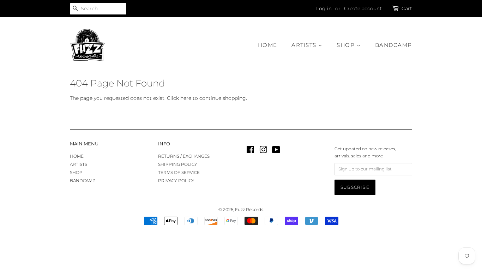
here (185, 98)
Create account (363, 8)
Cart (407, 8)
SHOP (347, 45)
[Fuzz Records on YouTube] (276, 151)
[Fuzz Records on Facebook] (250, 151)
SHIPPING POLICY (177, 164)
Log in (324, 8)
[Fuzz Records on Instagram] (263, 151)
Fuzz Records (249, 209)
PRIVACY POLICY (176, 180)
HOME (267, 45)
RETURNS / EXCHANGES (184, 156)
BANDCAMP (393, 45)
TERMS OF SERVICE (179, 172)
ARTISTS (304, 45)
